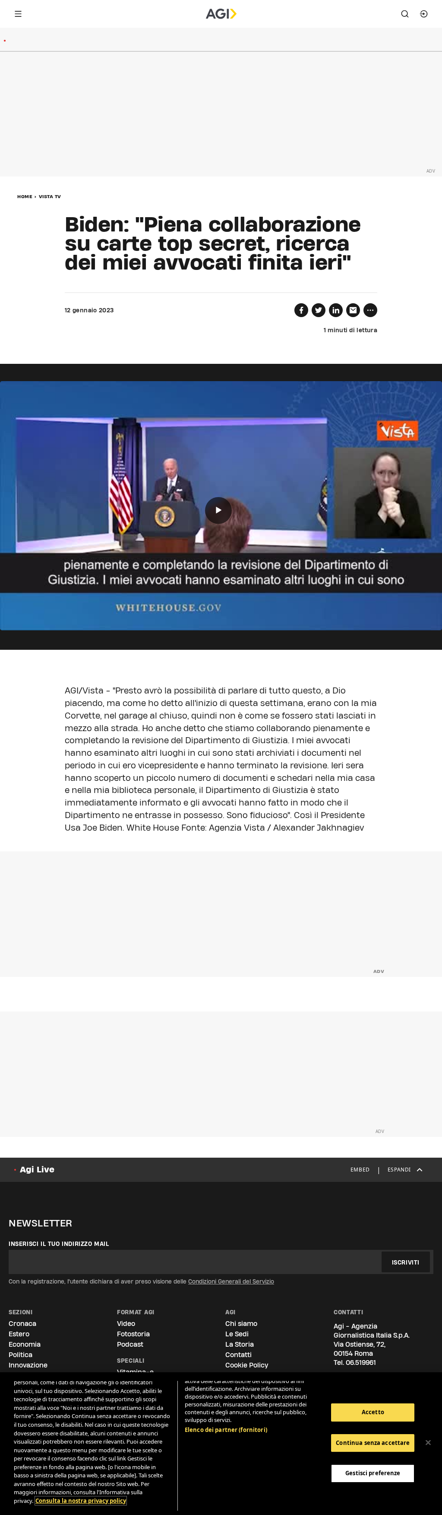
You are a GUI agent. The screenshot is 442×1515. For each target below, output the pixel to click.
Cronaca (22, 1323)
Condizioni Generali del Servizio (231, 1281)
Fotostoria (133, 1334)
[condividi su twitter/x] (318, 310)
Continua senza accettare (373, 1443)
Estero (19, 1334)
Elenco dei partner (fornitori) (226, 1430)
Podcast (130, 1344)
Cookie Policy (246, 1365)
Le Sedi (237, 1334)
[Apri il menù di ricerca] (405, 14)
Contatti (238, 1355)
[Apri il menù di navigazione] (18, 14)
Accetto (373, 1412)
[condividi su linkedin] (336, 310)
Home (24, 196)
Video (126, 1323)
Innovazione (28, 1365)
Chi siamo (241, 1323)
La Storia (239, 1344)
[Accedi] (424, 14)
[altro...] (370, 310)
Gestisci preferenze (372, 1473)
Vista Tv (50, 196)
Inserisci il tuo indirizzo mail (59, 1243)
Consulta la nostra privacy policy (80, 1501)
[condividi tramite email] (353, 310)
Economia (25, 1344)
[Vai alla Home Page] (221, 13)
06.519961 (361, 1362)
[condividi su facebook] (301, 310)
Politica (20, 1355)
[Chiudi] (428, 1442)
